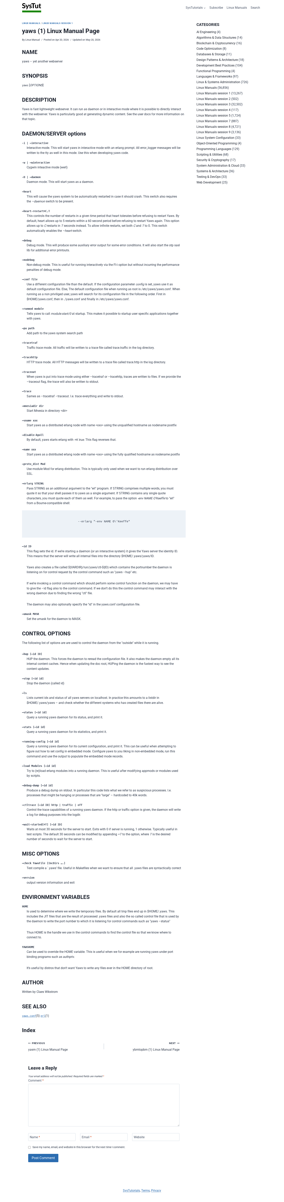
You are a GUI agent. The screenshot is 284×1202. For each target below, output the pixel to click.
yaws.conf (29, 1015)
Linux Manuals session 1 (58, 23)
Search (255, 7)
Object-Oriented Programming (216, 143)
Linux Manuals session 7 (213, 121)
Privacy (156, 1190)
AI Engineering (206, 32)
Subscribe (216, 7)
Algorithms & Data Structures (216, 37)
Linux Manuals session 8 (213, 127)
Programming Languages (213, 149)
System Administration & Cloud (217, 165)
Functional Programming (213, 71)
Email (87, 1137)
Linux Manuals (237, 7)
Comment (36, 1080)
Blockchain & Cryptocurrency (216, 43)
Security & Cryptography (212, 160)
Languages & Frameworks (214, 76)
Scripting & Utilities (209, 154)
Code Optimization (209, 48)
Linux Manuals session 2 (213, 99)
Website (139, 1137)
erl (43, 1015)
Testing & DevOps (208, 177)
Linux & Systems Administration (218, 82)
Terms (145, 1190)
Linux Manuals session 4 (213, 110)
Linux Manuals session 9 (213, 132)
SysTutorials (131, 1190)
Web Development (208, 182)
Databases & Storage (210, 54)
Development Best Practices (215, 65)
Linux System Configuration (215, 138)
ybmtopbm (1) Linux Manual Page (156, 1046)
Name (35, 1137)
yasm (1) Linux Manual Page (48, 1046)
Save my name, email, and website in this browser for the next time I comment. (78, 1147)
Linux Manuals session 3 (213, 104)
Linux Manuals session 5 (213, 115)
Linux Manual (32, 39)
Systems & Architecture (212, 171)
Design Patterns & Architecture (217, 60)
